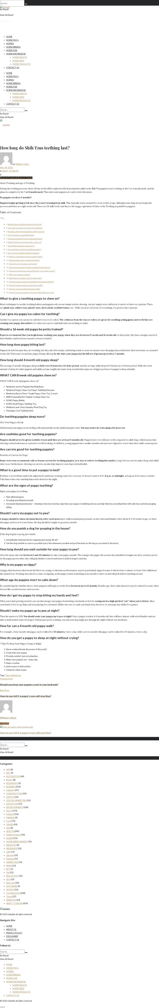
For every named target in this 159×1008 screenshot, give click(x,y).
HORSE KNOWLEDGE (16, 54)
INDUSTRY (11, 845)
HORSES (10, 43)
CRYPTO (10, 797)
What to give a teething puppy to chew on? (25, 224)
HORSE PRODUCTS (21, 64)
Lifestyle (10, 855)
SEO (8, 879)
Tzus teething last (13, 675)
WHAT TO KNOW (10, 171)
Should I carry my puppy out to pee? (23, 264)
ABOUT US (11, 929)
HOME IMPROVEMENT (17, 841)
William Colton (22, 164)
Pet (7, 872)
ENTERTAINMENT (14, 807)
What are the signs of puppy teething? (24, 260)
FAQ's (9, 810)
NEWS (9, 865)
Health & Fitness (13, 834)
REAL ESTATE (12, 876)
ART (8, 773)
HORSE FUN (11, 50)
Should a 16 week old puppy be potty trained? (26, 231)
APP (8, 769)
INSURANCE (11, 848)
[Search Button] (26, 4)
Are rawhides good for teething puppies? (24, 249)
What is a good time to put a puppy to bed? (25, 256)
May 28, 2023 (6, 167)
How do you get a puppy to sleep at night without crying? (31, 292)
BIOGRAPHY (12, 783)
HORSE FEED (18, 60)
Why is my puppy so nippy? (19, 274)
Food (8, 821)
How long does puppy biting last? (21, 235)
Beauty (9, 780)
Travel (9, 896)
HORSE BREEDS (13, 47)
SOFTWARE (11, 886)
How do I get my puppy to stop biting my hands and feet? (31, 282)
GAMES (9, 824)
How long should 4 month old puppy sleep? (25, 239)
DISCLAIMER (12, 936)
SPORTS (10, 889)
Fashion (9, 814)
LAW (8, 852)
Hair (8, 828)
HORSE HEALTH (19, 57)
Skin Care (10, 883)
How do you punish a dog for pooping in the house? (29, 267)
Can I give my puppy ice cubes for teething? (25, 228)
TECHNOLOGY (13, 893)
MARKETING (12, 862)
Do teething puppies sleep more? (21, 246)
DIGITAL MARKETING (16, 800)
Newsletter (5, 20)
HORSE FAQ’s (12, 40)
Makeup (10, 858)
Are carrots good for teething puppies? (23, 253)
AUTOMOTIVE (13, 776)
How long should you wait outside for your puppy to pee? (32, 271)
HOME (9, 36)
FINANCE (10, 817)
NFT (8, 869)
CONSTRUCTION (14, 793)
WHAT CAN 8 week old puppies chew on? (24, 242)
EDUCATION (12, 804)
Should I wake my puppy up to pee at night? (26, 285)
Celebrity (10, 790)
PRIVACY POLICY (14, 933)
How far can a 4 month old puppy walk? (24, 289)
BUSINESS (10, 786)
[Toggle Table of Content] (2, 219)
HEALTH (10, 831)
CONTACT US (12, 67)
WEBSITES (11, 900)
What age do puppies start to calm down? (25, 278)
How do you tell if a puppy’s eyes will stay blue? (25, 732)
